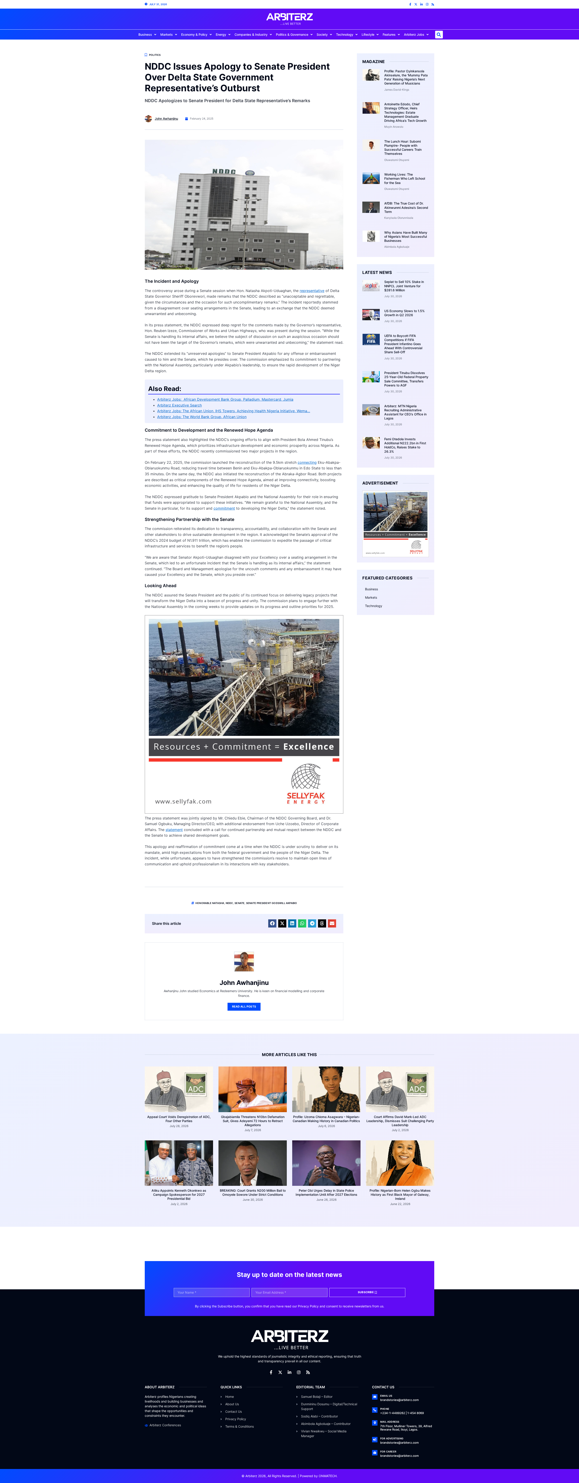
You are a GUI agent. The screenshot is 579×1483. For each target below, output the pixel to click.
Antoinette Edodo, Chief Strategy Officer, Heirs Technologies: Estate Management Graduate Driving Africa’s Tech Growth (405, 112)
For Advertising (391, 1438)
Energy (221, 34)
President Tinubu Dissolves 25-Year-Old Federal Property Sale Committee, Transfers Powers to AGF (406, 379)
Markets (166, 34)
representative (312, 290)
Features (389, 34)
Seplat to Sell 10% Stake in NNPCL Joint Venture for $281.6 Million (404, 286)
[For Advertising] (374, 1439)
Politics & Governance (292, 34)
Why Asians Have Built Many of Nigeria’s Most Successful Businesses (405, 236)
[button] (439, 34)
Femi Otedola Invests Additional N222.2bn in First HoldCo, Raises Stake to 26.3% (405, 445)
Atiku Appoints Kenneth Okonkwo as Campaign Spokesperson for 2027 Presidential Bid (179, 1195)
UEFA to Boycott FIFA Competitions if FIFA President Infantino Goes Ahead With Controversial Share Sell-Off (403, 344)
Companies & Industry (251, 34)
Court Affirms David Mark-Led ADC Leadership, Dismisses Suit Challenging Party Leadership (400, 1121)
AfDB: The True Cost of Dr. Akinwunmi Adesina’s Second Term (406, 207)
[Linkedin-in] (421, 4)
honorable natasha (209, 903)
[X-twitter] (415, 4)
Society (322, 34)
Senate (239, 903)
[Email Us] (374, 1397)
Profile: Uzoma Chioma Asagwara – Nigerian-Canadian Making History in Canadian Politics (326, 1119)
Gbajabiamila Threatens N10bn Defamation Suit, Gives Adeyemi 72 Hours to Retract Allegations (253, 1121)
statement (174, 829)
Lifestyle (368, 34)
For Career (388, 1451)
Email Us (386, 1395)
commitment (224, 508)
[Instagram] (427, 4)
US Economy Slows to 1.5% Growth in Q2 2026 (404, 313)
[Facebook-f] (410, 4)
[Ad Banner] (244, 812)
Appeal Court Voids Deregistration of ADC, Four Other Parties (179, 1119)
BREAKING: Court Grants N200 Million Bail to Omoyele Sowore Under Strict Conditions (253, 1192)
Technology (344, 34)
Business (145, 34)
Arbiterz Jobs (414, 34)
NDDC (229, 903)
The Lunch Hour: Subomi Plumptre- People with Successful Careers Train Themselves (403, 147)
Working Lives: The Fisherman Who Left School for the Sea (404, 178)
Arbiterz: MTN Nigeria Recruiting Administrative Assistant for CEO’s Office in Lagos (405, 412)
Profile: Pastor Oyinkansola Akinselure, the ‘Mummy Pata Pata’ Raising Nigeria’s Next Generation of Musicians (406, 77)
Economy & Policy (194, 34)
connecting (307, 462)
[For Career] (374, 1452)
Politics (155, 54)
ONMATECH (328, 1476)
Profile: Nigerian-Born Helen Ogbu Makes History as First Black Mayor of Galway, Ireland (400, 1195)
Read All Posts (244, 1006)
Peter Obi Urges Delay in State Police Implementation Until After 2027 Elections (326, 1192)
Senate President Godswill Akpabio (271, 903)
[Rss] (432, 4)
